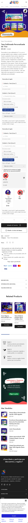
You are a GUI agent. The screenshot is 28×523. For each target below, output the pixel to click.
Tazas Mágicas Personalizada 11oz (6, 316)
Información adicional (8, 284)
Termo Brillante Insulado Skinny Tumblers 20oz (19, 317)
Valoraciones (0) (6, 288)
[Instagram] (4, 485)
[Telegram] (7, 485)
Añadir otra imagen (8, 110)
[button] (26, 500)
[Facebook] (2, 485)
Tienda (6, 6)
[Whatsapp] (9, 485)
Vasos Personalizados (14, 6)
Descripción (5, 280)
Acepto (14, 516)
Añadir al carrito (12, 225)
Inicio (2, 6)
